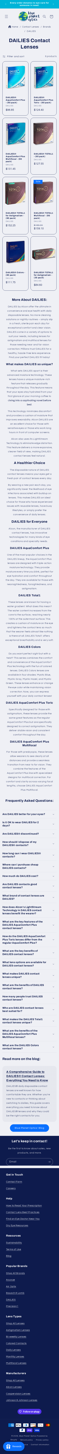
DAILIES (31, 31)
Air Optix (11, 1286)
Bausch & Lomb (15, 1293)
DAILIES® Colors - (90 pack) (15, 273)
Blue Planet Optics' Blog (29, 1128)
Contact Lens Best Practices (22, 1212)
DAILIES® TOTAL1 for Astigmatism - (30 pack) (43, 275)
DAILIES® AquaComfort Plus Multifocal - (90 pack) (15, 158)
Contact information (40, 1444)
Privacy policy (42, 1440)
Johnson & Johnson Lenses (21, 1400)
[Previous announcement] (5, 4)
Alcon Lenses (14, 1387)
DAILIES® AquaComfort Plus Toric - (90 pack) (43, 100)
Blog (8, 1256)
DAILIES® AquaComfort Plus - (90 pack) (15, 100)
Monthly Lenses (15, 1356)
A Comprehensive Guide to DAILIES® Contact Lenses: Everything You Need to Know (27, 1076)
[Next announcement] (53, 4)
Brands (47, 27)
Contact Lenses (30, 27)
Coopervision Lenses (18, 1393)
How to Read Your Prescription (24, 1205)
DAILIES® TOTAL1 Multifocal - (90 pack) (43, 215)
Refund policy (26, 1440)
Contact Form (14, 1181)
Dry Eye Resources (17, 1225)
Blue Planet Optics (27, 1436)
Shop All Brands (15, 1273)
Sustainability (14, 1242)
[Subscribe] (49, 1162)
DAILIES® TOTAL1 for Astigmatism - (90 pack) (15, 215)
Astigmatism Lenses (18, 1330)
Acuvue (10, 1280)
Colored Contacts (16, 1343)
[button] (6, 16)
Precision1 (12, 1306)
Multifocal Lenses (16, 1363)
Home (15, 27)
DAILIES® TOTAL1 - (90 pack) (43, 155)
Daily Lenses (13, 1350)
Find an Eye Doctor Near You (23, 1219)
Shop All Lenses (15, 1323)
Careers (11, 1188)
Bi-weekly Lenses (16, 1336)
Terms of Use (13, 1249)
